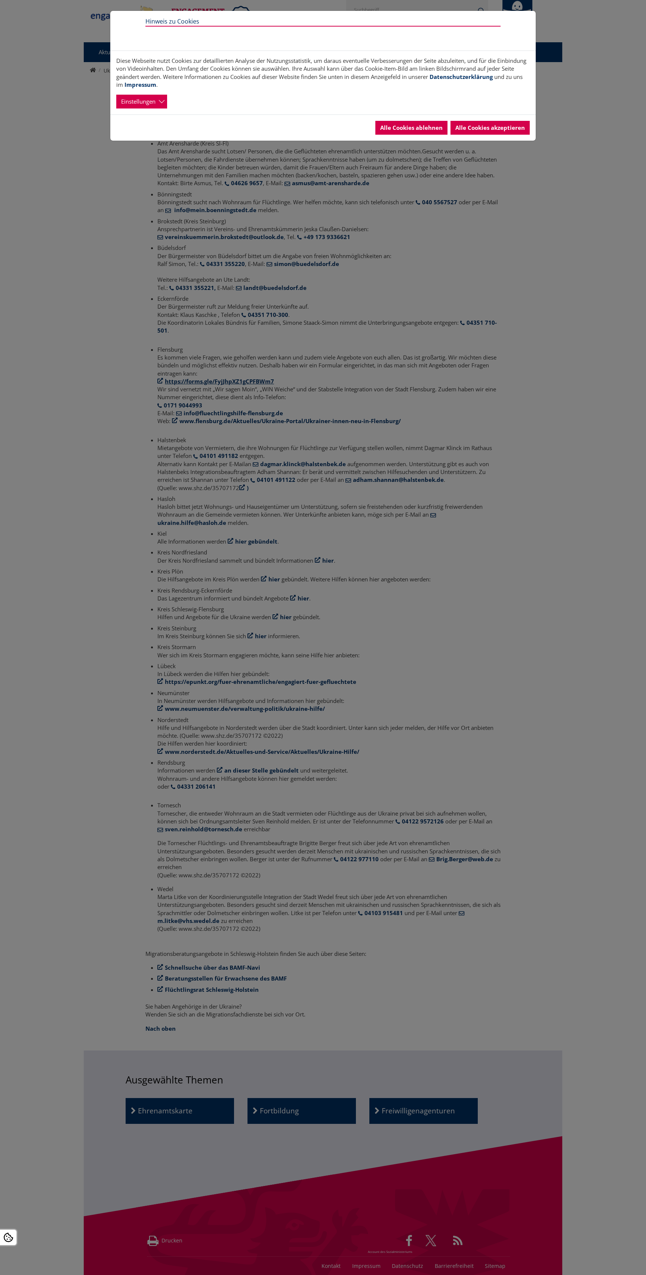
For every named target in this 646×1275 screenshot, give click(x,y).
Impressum (140, 84)
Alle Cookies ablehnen (411, 127)
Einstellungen (138, 101)
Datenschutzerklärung (461, 76)
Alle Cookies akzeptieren (490, 127)
